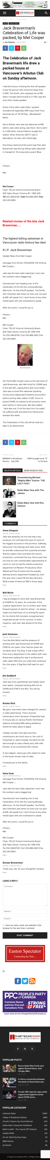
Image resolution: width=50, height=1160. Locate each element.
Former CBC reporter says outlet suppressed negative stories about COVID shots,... (32, 1094)
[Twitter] (11, 48)
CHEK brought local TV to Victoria (37, 459)
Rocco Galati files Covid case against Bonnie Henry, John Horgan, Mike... (31, 1068)
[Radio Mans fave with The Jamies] (9, 493)
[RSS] (25, 1049)
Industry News (21, 19)
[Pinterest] (17, 48)
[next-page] (8, 515)
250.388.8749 (12, 196)
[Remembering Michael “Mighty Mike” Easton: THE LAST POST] (9, 480)
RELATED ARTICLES (12, 471)
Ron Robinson (10, 42)
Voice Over (8, 773)
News (12, 19)
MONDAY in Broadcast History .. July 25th (12, 459)
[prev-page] (4, 515)
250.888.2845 (31, 196)
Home (5, 19)
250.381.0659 (9, 200)
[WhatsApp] (23, 48)
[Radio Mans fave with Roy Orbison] (9, 510)
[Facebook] (5, 48)
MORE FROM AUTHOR (33, 471)
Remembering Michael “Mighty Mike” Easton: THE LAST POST (31, 480)
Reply (5, 585)
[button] (4, 13)
